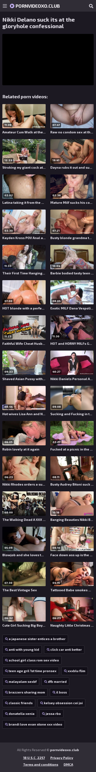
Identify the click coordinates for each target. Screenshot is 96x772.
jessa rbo (53, 714)
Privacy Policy (61, 758)
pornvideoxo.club (37, 6)
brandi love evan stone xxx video (35, 724)
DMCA (68, 764)
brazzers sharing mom (27, 692)
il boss (61, 692)
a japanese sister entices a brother (37, 639)
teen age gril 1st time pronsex (32, 671)
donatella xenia (21, 714)
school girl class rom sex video (34, 660)
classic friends (21, 703)
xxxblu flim (76, 671)
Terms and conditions (40, 764)
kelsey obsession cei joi (63, 703)
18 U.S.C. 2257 (34, 758)
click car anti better (66, 649)
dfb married (57, 681)
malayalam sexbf (23, 681)
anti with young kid (24, 649)
